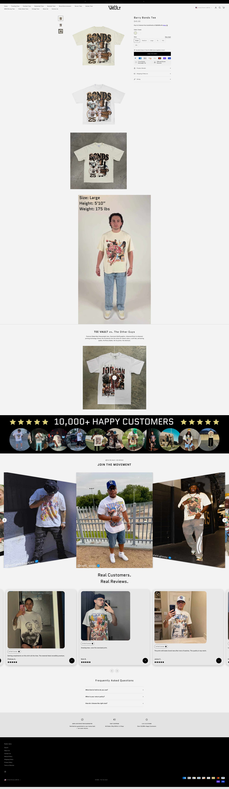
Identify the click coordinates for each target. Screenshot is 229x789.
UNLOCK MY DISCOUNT (115, 415)
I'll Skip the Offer (114, 421)
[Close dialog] (133, 366)
